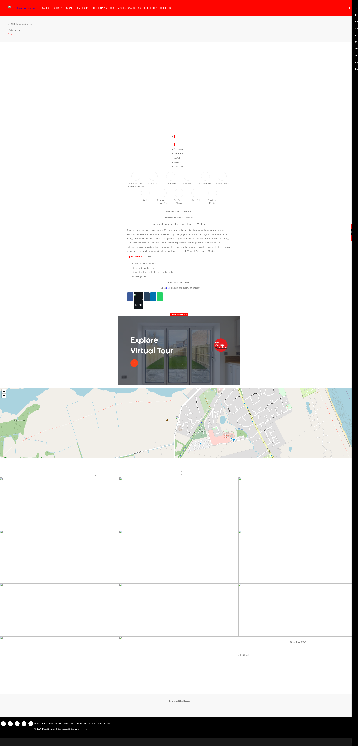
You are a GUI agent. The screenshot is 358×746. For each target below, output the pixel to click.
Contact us (68, 723)
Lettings (57, 8)
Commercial (83, 8)
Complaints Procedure (85, 723)
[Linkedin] (153, 296)
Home (37, 723)
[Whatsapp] (160, 296)
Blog (44, 723)
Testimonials (55, 723)
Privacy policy (105, 723)
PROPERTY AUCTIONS (104, 8)
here (168, 288)
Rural (69, 8)
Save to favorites (180, 314)
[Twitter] (138, 300)
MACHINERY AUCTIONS (129, 8)
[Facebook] (130, 296)
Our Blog (165, 8)
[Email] (147, 296)
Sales (45, 8)
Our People (150, 8)
